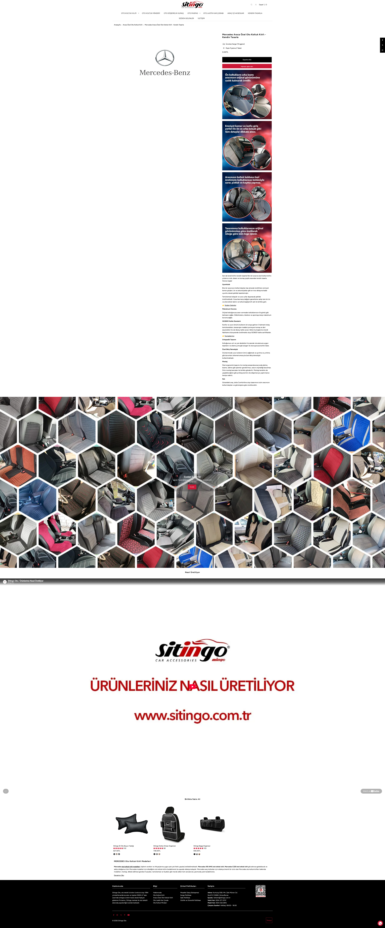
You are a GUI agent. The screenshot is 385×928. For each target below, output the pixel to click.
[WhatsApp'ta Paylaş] (382, 50)
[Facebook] (382, 40)
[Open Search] (251, 4)
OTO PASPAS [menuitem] (192, 13)
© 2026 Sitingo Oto (119, 921)
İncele (192, 487)
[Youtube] (129, 915)
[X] (121, 915)
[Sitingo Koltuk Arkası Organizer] (172, 824)
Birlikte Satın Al (192, 799)
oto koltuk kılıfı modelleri (131, 867)
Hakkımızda (157, 893)
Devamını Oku (119, 875)
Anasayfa (117, 25)
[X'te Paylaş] (382, 45)
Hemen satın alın (247, 67)
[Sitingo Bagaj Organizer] (213, 824)
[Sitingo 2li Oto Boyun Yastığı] (132, 824)
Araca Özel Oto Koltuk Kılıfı (132, 25)
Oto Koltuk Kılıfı (159, 895)
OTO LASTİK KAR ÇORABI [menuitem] (213, 13)
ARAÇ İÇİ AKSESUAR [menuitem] (235, 13)
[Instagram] (117, 915)
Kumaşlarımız (229, 336)
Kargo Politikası (185, 895)
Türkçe (269, 920)
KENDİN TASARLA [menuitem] (255, 13)
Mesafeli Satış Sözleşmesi (189, 893)
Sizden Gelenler (230, 305)
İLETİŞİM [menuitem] (201, 18)
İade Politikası (185, 898)
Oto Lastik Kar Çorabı (160, 900)
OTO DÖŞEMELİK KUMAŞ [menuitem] (174, 13)
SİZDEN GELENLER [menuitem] (186, 18)
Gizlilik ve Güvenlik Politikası (190, 900)
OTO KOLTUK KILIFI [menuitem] (129, 13)
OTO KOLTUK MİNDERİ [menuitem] (151, 13)
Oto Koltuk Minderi (160, 903)
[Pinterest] (124, 915)
